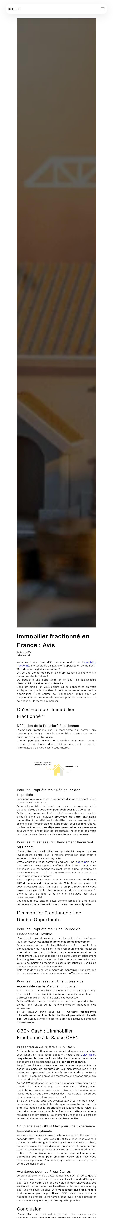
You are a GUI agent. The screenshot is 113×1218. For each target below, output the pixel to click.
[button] (102, 8)
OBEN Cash (88, 1054)
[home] (14, 9)
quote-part (82, 861)
